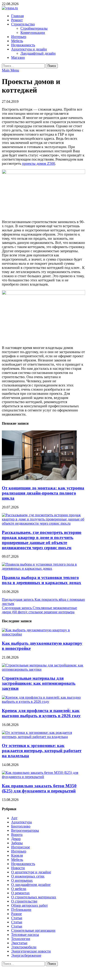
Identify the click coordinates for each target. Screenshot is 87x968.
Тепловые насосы (25, 935)
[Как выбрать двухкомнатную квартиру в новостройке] (43, 634)
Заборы (17, 843)
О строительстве (24, 901)
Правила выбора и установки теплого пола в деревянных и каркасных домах (41, 580)
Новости (18, 868)
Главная (17, 16)
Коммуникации (32, 32)
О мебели (18, 889)
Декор (16, 839)
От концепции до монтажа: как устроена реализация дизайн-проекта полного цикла (43, 493)
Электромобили (23, 947)
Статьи (16, 918)
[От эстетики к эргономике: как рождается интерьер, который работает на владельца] (43, 737)
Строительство (23, 24)
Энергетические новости (31, 951)
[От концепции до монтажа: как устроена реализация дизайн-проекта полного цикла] (39, 479)
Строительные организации (33, 930)
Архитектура (21, 822)
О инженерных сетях (28, 876)
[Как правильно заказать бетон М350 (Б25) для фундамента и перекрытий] (43, 777)
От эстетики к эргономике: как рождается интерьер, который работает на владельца (41, 750)
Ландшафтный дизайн (38, 53)
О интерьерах (22, 880)
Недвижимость (23, 45)
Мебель (17, 41)
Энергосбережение (26, 955)
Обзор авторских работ (29, 905)
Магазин (18, 57)
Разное (16, 914)
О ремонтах (20, 893)
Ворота (17, 835)
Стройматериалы (34, 28)
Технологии (20, 939)
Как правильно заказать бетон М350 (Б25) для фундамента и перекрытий (39, 788)
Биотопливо (20, 826)
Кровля (17, 855)
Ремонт (17, 20)
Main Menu (10, 70)
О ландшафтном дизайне (31, 885)
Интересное (20, 847)
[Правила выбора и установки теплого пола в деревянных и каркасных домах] (43, 568)
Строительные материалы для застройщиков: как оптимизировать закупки (38, 683)
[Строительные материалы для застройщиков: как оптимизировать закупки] (43, 669)
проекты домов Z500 (38, 163)
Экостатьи (19, 943)
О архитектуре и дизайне (31, 872)
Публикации (21, 910)
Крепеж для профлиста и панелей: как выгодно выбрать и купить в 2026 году (41, 713)
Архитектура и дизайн (29, 49)
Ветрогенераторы (25, 830)
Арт (14, 818)
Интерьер (18, 37)
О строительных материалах (33, 897)
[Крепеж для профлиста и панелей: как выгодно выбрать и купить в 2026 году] (43, 701)
